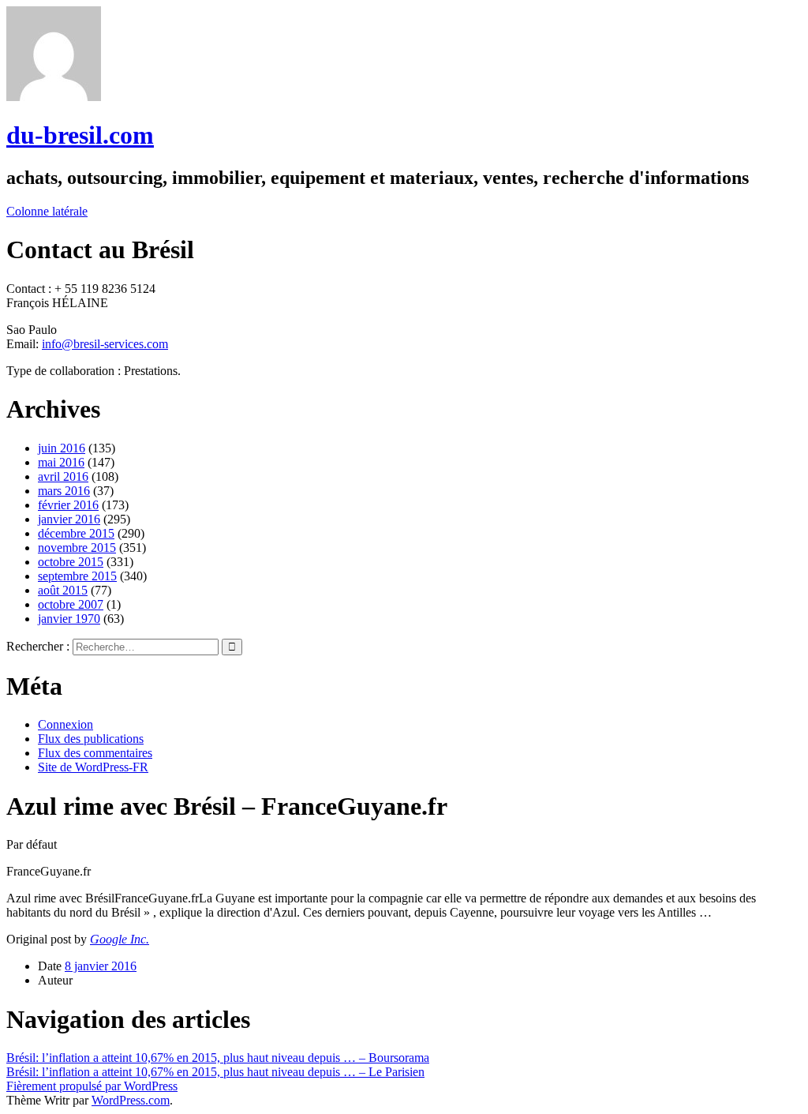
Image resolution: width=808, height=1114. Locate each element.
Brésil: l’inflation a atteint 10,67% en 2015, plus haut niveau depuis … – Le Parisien (215, 1071)
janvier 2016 (69, 519)
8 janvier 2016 (101, 966)
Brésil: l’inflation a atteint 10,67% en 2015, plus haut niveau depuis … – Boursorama (217, 1057)
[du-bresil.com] (53, 96)
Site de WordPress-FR (93, 767)
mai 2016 (61, 462)
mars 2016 (64, 490)
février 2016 (68, 505)
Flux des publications (91, 738)
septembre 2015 (77, 576)
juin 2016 (61, 448)
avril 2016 (63, 476)
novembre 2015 (77, 547)
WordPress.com (131, 1100)
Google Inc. (119, 939)
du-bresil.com (80, 135)
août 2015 (63, 590)
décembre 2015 (76, 533)
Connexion (65, 724)
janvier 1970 (69, 618)
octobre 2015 (70, 561)
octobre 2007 (70, 604)
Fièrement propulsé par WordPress (92, 1086)
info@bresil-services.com (105, 344)
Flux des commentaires (95, 753)
